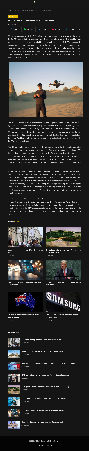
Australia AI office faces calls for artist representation (23, 316)
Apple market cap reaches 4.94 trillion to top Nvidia (25, 251)
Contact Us (48, 445)
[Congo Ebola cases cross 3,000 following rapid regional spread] (14, 401)
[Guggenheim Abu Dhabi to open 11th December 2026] (14, 354)
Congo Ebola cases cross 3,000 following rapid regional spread (46, 399)
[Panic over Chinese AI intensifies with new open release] (25, 270)
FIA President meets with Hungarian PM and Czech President (45, 375)
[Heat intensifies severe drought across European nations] (14, 425)
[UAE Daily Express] (44, 4)
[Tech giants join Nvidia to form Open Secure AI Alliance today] (63, 237)
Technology (12, 16)
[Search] (80, 3)
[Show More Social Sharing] (79, 29)
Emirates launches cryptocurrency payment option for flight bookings (48, 363)
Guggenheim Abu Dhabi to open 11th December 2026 (42, 351)
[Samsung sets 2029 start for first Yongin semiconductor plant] (63, 302)
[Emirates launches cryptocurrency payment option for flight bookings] (14, 366)
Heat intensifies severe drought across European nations (43, 422)
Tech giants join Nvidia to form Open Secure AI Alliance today (63, 251)
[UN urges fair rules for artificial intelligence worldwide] (63, 270)
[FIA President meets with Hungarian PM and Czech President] (14, 378)
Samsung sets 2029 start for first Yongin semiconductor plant (62, 316)
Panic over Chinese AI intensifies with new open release (24, 284)
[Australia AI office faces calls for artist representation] (25, 302)
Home (9, 10)
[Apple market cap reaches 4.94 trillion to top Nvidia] (25, 237)
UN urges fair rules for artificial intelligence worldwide (63, 284)
